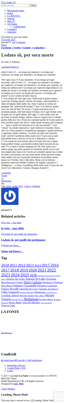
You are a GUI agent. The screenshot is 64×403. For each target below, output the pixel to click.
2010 (5, 265)
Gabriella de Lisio (28, 289)
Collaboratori (19, 26)
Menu (15, 10)
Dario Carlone (33, 282)
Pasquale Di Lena (18, 299)
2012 (21, 265)
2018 (14, 270)
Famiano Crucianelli (24, 285)
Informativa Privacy (16, 365)
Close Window (8, 389)
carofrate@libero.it (10, 67)
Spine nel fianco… (12, 251)
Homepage (40, 292)
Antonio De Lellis (15, 279)
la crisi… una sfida (12, 228)
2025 (8, 186)
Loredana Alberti (10, 295)
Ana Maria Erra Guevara (46, 276)
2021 (42, 270)
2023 (5, 274)
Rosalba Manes (46, 299)
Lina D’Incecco (51, 292)
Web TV (11, 21)
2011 (13, 265)
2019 (24, 270)
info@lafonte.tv (7, 333)
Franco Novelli (9, 288)
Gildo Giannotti (10, 292)
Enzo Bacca (7, 285)
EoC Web (19, 384)
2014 (37, 265)
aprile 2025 (17, 186)
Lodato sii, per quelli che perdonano (23, 239)
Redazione (31, 299)
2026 (33, 275)
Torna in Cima (8, 305)
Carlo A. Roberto (32, 186)
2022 (51, 270)
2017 (5, 270)
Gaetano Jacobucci (48, 289)
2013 (30, 265)
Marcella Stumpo (27, 296)
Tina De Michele (31, 302)
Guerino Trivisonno (27, 292)
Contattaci (12, 29)
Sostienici (11, 32)
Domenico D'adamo (52, 282)
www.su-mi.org (46, 303)
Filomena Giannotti (47, 285)
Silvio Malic (15, 302)
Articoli (10, 18)
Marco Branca (40, 296)
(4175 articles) (18, 42)
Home (10, 13)
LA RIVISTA (13, 16)
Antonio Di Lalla (35, 278)
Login (10, 370)
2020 (33, 270)
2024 (15, 274)
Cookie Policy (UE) (16, 368)
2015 (46, 265)
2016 (54, 265)
